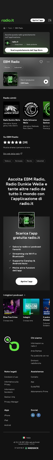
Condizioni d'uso (11, 377)
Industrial (18, 67)
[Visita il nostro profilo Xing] (39, 415)
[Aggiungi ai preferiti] (41, 62)
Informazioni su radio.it (37, 344)
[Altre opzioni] (48, 62)
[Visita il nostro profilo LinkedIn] (33, 415)
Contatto (34, 377)
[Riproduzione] (46, 81)
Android (7, 425)
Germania (18, 161)
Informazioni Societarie (9, 391)
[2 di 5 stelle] (9, 142)
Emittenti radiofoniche (36, 362)
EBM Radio (25, 83)
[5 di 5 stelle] (20, 142)
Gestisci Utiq (9, 397)
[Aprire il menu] (49, 20)
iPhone (7, 415)
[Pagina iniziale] (4, 28)
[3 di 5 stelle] (13, 142)
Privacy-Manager (11, 402)
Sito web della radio (11, 154)
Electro (7, 67)
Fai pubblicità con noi (40, 356)
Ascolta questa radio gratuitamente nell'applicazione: (20, 36)
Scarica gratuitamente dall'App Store (27, 50)
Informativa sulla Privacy (11, 383)
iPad (6, 420)
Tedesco (8, 161)
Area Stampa (36, 351)
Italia (28, 438)
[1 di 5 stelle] (5, 142)
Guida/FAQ (35, 387)
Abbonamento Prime (39, 392)
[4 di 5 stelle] (16, 142)
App (32, 382)
